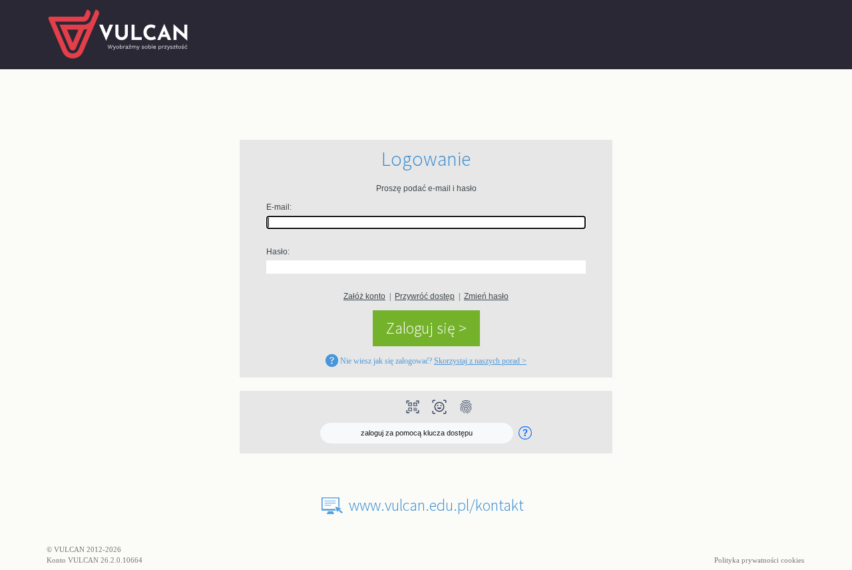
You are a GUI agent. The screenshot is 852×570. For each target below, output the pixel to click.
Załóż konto (364, 296)
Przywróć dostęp (425, 296)
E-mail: (279, 207)
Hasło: (278, 251)
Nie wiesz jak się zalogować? (432, 361)
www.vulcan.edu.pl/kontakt (436, 505)
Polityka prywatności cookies (760, 560)
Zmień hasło (486, 296)
